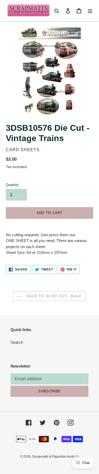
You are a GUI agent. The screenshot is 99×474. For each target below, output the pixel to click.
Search (17, 342)
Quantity (12, 185)
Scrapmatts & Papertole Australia (55, 456)
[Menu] (90, 10)
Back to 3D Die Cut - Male (53, 296)
